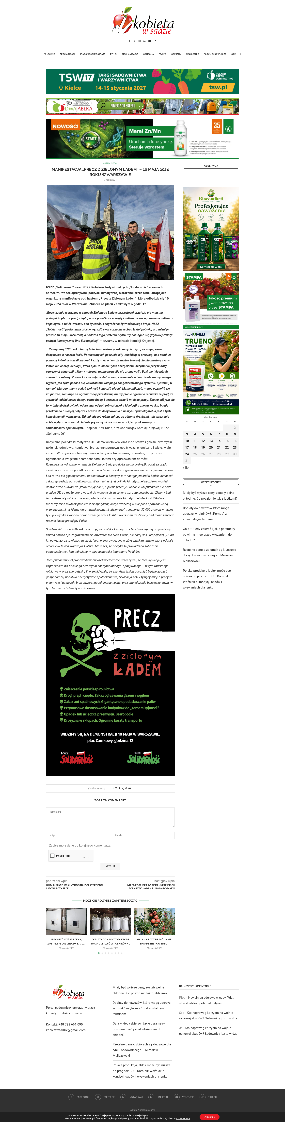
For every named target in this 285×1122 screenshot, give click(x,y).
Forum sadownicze (215, 54)
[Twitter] (134, 41)
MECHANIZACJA (130, 54)
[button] (50, 930)
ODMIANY (176, 54)
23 (235, 447)
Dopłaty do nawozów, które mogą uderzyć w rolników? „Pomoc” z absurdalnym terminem (206, 513)
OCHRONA (148, 54)
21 (219, 447)
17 (187, 447)
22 (227, 447)
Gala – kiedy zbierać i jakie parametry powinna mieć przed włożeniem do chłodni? (209, 534)
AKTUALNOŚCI (67, 54)
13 (211, 441)
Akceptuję (210, 1117)
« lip (186, 467)
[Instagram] (140, 41)
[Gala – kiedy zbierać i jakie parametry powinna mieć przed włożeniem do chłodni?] (154, 921)
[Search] (239, 54)
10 (187, 441)
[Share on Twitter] (123, 788)
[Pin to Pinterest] (126, 788)
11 (195, 441)
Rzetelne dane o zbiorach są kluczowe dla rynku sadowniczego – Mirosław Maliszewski (209, 555)
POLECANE (49, 54)
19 (203, 447)
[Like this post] (116, 788)
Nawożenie (192, 54)
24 (187, 454)
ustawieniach (183, 1118)
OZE (233, 54)
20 (211, 447)
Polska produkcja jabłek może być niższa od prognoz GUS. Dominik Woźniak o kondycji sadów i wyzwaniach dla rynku (141, 1070)
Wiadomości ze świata (92, 54)
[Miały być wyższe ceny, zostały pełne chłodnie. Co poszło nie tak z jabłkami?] (66, 921)
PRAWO (162, 54)
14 (219, 441)
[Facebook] (129, 41)
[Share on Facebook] (119, 788)
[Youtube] (149, 41)
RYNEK (113, 54)
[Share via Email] (129, 788)
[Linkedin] (144, 41)
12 (203, 441)
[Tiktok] (155, 41)
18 (195, 447)
